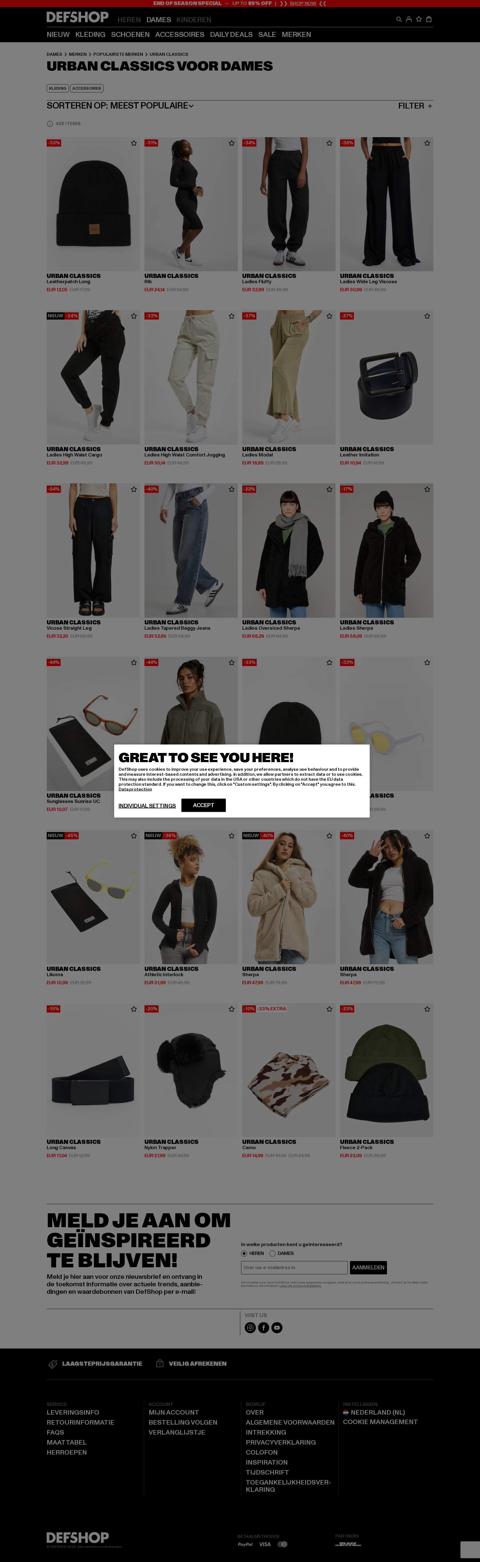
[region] (242, 781)
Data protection (135, 789)
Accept (203, 805)
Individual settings (147, 806)
